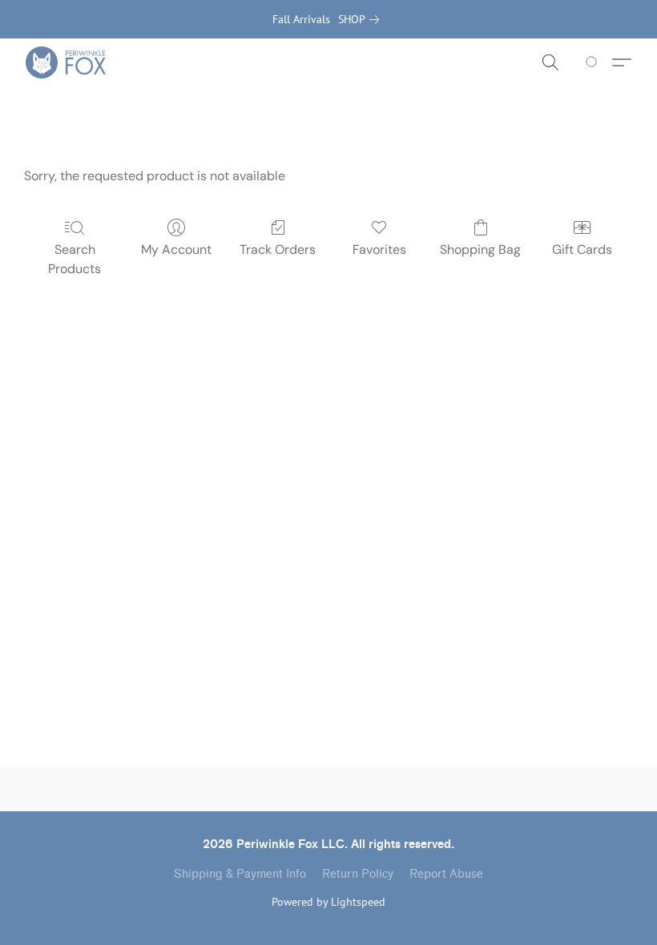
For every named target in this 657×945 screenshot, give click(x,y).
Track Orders (278, 249)
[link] (361, 19)
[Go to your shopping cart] (594, 62)
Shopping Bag (480, 249)
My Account (176, 249)
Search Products (74, 259)
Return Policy (357, 874)
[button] (66, 62)
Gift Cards (582, 249)
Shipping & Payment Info (240, 874)
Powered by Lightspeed (328, 902)
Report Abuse (446, 874)
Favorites (379, 249)
